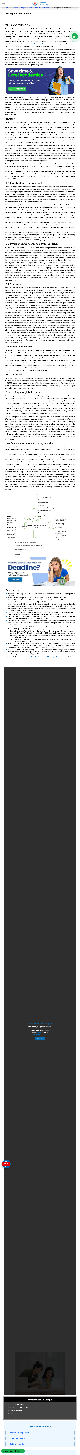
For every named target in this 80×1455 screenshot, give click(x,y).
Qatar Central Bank (18, 1444)
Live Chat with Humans (13, 1451)
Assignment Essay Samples (30, 8)
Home (7, 8)
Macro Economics (17, 1438)
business (45, 8)
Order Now (40, 1038)
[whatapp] (75, 36)
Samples (15, 8)
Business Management (19, 1432)
